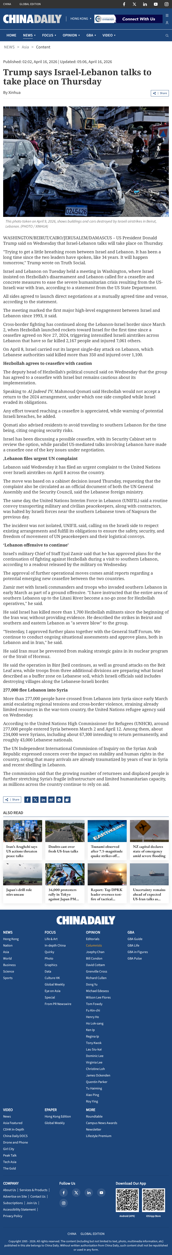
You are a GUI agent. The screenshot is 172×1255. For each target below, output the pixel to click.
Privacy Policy (12, 1216)
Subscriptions (13, 1203)
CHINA (7, 4)
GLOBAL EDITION (30, 4)
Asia (25, 47)
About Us (9, 1190)
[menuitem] (79, 18)
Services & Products (33, 1190)
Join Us (31, 1203)
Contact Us (38, 1196)
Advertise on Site (15, 1196)
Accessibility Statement (19, 1209)
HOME (11, 35)
